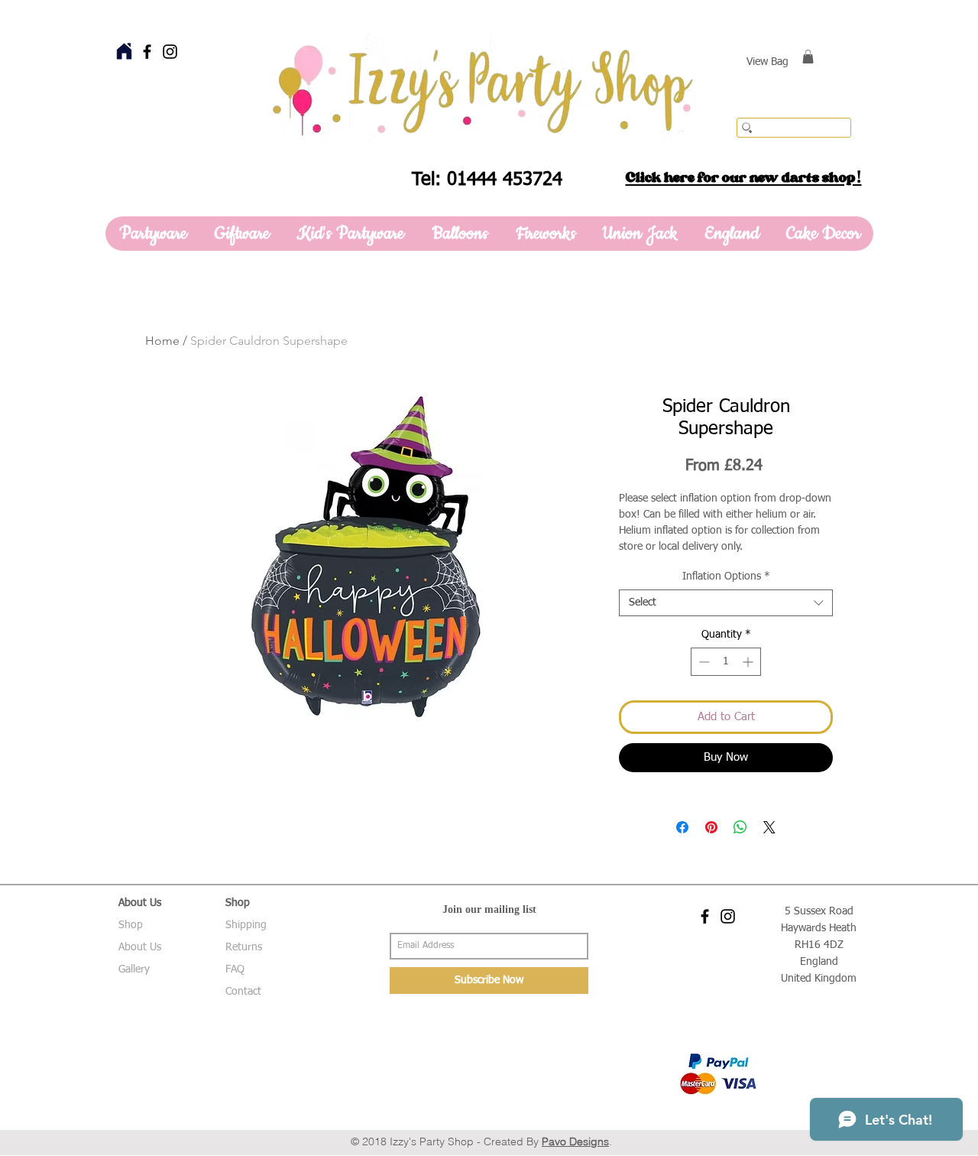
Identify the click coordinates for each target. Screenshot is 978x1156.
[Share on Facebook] (682, 827)
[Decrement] (702, 661)
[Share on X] (769, 827)
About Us (139, 947)
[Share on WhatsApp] (740, 827)
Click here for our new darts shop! (744, 177)
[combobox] (726, 602)
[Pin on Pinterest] (711, 827)
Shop (130, 925)
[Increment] (749, 661)
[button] (808, 56)
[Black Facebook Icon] (147, 51)
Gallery (134, 969)
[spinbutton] (726, 661)
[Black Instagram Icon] (170, 51)
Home (162, 340)
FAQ (234, 969)
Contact (243, 991)
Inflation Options (726, 576)
